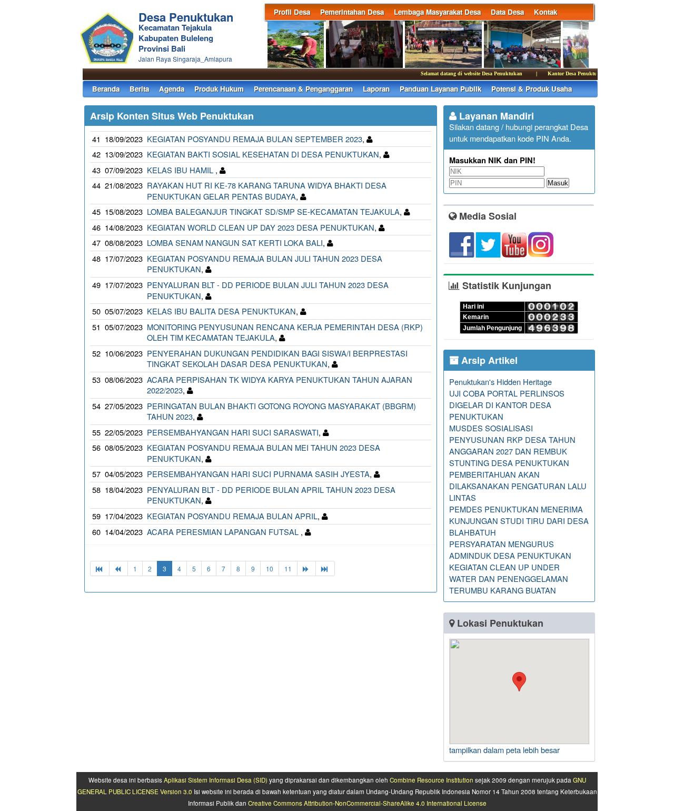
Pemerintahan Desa (352, 12)
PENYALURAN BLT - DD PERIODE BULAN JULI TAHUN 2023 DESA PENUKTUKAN (268, 290)
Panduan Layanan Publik (440, 89)
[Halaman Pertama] (100, 568)
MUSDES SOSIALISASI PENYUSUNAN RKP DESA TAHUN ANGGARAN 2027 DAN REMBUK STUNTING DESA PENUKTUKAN (512, 445)
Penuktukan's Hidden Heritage (500, 381)
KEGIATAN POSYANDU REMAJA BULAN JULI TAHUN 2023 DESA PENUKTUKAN (264, 264)
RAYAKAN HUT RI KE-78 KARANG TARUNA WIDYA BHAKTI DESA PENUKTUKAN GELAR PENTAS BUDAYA (266, 191)
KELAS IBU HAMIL (181, 169)
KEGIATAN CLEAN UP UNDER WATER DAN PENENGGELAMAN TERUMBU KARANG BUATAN (508, 578)
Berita (139, 89)
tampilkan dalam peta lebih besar (504, 749)
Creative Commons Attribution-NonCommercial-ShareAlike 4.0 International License (367, 803)
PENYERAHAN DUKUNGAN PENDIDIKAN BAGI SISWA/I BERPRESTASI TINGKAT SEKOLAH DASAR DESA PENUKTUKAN (277, 359)
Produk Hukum (219, 89)
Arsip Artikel (488, 360)
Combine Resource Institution (431, 780)
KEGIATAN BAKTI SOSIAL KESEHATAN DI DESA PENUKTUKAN (263, 154)
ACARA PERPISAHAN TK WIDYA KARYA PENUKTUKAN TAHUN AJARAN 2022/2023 (279, 385)
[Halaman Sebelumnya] (118, 568)
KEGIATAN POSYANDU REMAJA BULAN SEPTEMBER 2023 (254, 138)
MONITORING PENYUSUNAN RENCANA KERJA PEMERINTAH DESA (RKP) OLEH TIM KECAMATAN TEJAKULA (285, 332)
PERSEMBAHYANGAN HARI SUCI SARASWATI (233, 432)
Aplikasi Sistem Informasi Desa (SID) (215, 780)
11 (288, 568)
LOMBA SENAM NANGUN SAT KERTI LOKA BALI (235, 242)
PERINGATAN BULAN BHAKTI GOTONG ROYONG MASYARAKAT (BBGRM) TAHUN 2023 (281, 411)
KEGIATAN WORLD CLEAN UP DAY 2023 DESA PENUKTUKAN (260, 227)
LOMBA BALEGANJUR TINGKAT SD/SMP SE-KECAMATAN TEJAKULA (273, 211)
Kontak (545, 12)
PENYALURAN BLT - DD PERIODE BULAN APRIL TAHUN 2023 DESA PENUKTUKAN (271, 495)
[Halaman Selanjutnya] (306, 568)
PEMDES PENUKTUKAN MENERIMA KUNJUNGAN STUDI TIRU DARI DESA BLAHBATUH (519, 520)
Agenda (171, 89)
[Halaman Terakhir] (325, 568)
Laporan (376, 89)
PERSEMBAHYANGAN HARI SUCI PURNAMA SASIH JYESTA (258, 473)
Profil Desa (292, 12)
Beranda (106, 89)
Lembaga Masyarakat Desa (437, 12)
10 (269, 568)
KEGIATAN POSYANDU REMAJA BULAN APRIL (232, 515)
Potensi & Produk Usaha (531, 89)
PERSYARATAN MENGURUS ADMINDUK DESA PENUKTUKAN (510, 549)
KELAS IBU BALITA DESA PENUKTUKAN (221, 311)
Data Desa (507, 12)
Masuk (558, 183)
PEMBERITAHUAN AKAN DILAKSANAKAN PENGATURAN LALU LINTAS (518, 486)
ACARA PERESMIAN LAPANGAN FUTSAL (224, 531)
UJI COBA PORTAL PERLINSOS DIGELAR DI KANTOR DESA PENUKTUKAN (506, 405)
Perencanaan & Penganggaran (303, 89)
